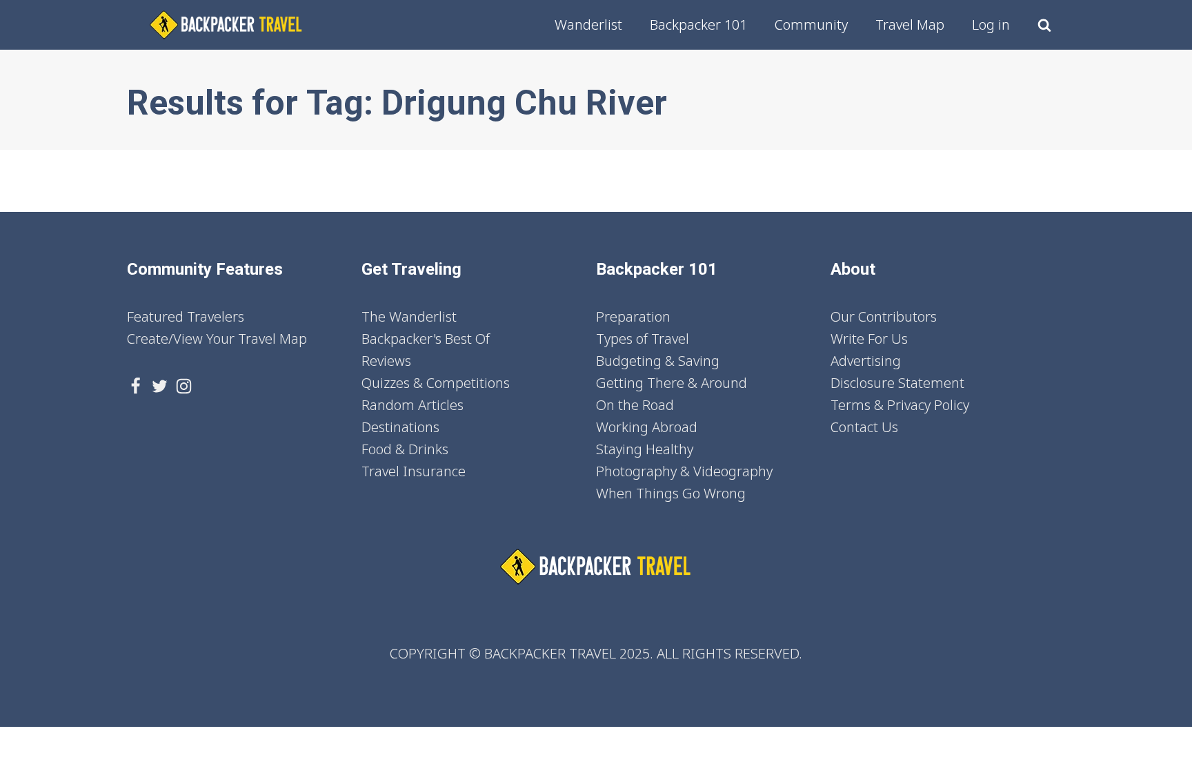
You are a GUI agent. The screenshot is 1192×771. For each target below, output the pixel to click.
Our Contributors (884, 316)
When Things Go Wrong (671, 493)
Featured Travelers (185, 316)
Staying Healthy (644, 449)
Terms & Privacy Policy (900, 405)
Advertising (866, 360)
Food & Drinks (404, 449)
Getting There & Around (671, 382)
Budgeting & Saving (657, 360)
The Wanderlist (409, 316)
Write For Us (869, 338)
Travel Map (909, 24)
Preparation (633, 316)
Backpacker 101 (698, 24)
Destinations (400, 427)
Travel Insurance (413, 471)
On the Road (635, 405)
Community (811, 24)
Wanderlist (588, 24)
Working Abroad (646, 427)
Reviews (386, 360)
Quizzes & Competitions (435, 382)
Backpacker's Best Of (425, 338)
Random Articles (412, 405)
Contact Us (864, 427)
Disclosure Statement (897, 382)
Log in (991, 24)
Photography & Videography (684, 471)
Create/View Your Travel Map (217, 338)
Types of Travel (642, 338)
